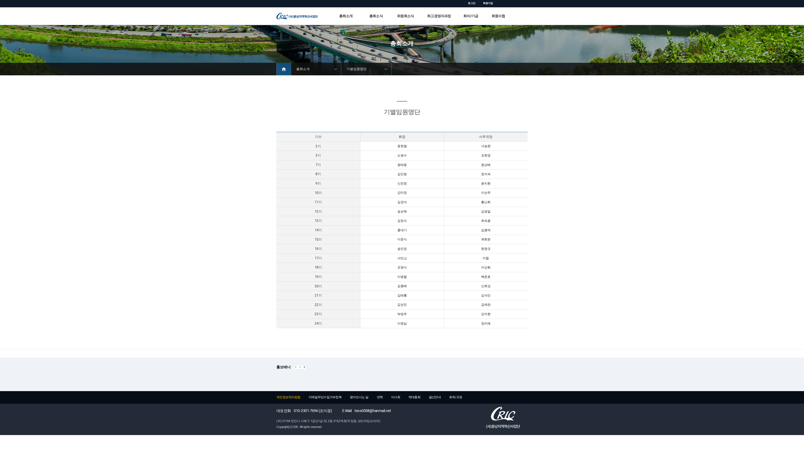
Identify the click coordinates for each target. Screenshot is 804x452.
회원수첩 (498, 16)
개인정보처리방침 (288, 397)
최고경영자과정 (439, 16)
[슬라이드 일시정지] (304, 367)
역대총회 (414, 397)
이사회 (395, 397)
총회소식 (376, 16)
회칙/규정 (455, 397)
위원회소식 (405, 16)
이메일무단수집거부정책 (325, 397)
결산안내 (435, 397)
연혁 (380, 397)
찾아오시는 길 (359, 397)
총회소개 (346, 16)
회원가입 (488, 3)
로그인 (471, 3)
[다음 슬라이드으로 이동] (300, 367)
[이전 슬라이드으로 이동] (296, 367)
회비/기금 (470, 16)
